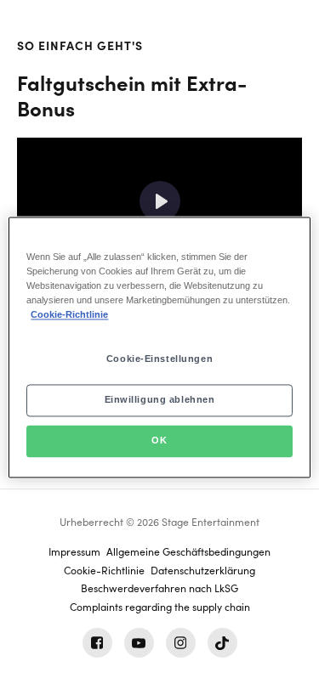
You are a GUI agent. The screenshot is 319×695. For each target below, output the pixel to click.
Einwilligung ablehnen (160, 400)
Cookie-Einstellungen (159, 359)
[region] (159, 347)
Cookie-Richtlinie (69, 315)
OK (159, 441)
